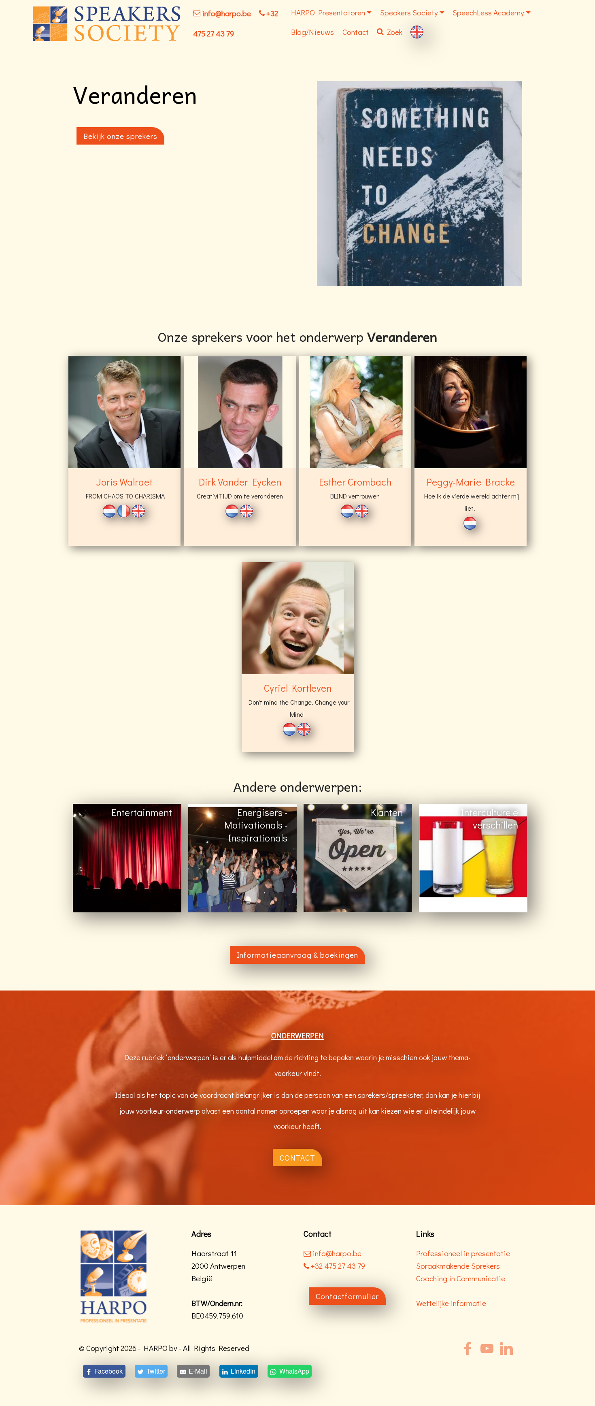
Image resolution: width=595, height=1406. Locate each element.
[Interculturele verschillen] (473, 857)
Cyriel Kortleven (298, 688)
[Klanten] (358, 857)
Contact (355, 32)
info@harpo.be (226, 13)
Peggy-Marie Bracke (471, 481)
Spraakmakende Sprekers (458, 1266)
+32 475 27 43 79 (337, 1266)
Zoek (394, 32)
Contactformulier (347, 1296)
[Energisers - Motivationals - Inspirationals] (242, 857)
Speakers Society (409, 12)
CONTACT (297, 1157)
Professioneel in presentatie (463, 1253)
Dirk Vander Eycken (240, 481)
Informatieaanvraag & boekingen (297, 955)
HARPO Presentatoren (328, 12)
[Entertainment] (127, 857)
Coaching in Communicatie (460, 1278)
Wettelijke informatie (451, 1303)
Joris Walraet (124, 481)
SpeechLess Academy (488, 12)
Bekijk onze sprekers (120, 136)
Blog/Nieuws (312, 32)
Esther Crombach (355, 481)
